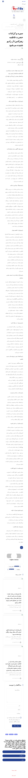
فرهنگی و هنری (20, 25)
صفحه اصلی (21, 24)
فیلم (7, 734)
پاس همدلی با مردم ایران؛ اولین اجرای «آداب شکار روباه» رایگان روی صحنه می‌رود (13, 632)
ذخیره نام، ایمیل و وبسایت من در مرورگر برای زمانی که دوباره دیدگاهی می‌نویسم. (13, 719)
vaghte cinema (14, 59)
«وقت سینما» (14, 770)
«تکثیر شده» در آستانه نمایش (11, 567)
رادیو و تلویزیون (14, 24)
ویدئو (16, 734)
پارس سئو (14, 775)
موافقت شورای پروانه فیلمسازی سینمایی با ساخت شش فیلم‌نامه (17, 569)
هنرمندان (11, 734)
